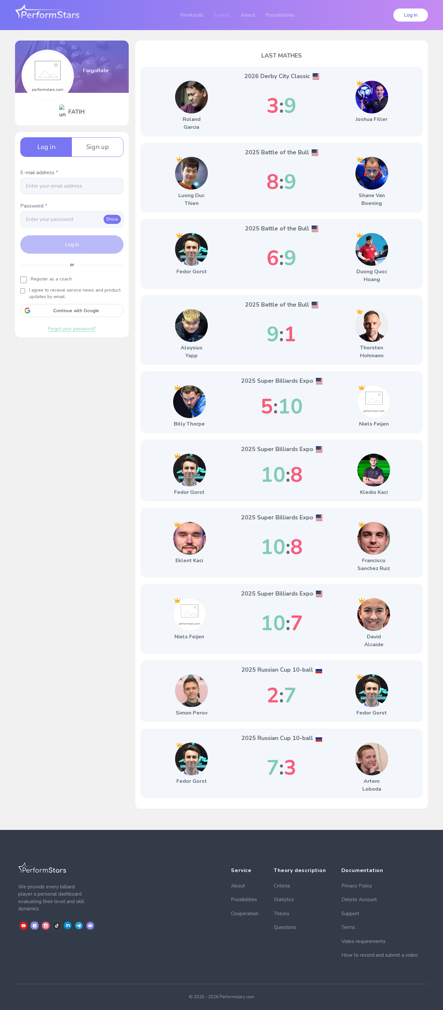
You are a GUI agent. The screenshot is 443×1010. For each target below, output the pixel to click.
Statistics (284, 899)
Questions (285, 927)
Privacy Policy (356, 886)
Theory (281, 913)
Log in (411, 15)
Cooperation (244, 913)
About (238, 886)
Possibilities (244, 899)
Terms (348, 927)
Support (350, 913)
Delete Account (359, 899)
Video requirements (363, 941)
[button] (71, 310)
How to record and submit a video (379, 955)
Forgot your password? (72, 329)
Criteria (282, 886)
